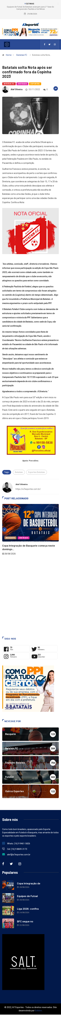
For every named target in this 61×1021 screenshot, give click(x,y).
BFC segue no (25, 921)
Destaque (22, 84)
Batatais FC (21, 55)
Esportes (35, 84)
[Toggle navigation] (7, 44)
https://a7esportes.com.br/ (28, 489)
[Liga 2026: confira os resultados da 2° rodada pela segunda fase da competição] (8, 911)
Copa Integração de (28, 883)
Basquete (10, 538)
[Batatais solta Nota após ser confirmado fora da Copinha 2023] (44, 44)
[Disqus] (30, 595)
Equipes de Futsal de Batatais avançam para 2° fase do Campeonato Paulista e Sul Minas (30, 8)
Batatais (19, 472)
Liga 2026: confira (28, 908)
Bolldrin (38, 1010)
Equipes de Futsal (27, 896)
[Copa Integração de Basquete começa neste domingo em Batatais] (8, 885)
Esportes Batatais (36, 472)
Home (9, 55)
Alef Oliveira (17, 89)
